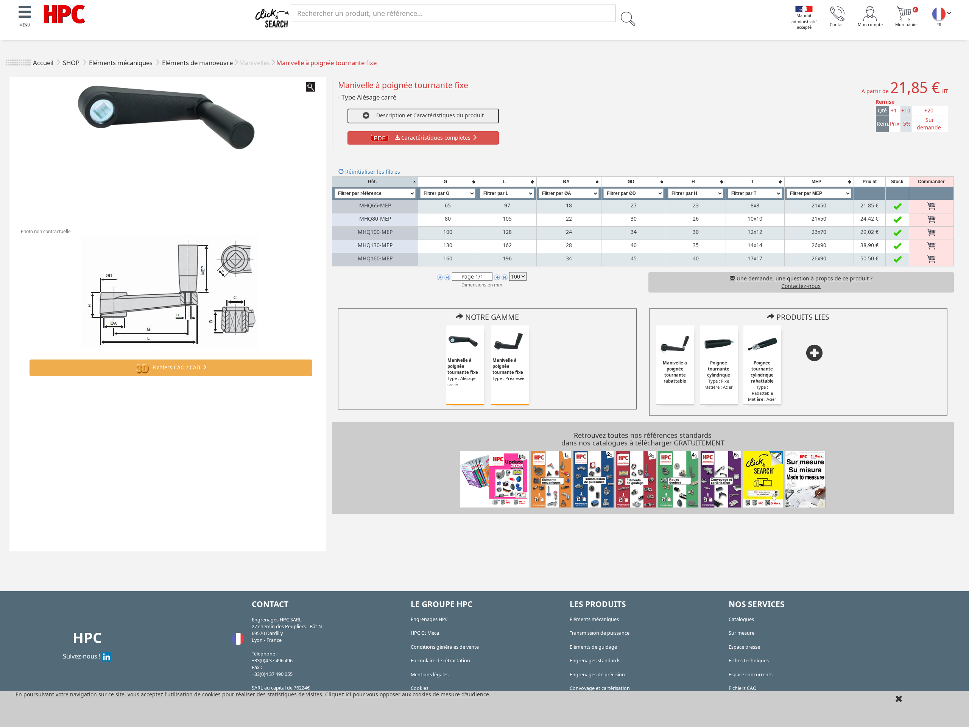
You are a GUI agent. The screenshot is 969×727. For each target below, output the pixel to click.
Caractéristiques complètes (436, 137)
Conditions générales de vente (445, 647)
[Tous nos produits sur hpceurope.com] (763, 478)
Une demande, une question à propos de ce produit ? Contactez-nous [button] (803, 282)
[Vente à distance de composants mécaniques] (64, 13)
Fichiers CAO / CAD (176, 367)
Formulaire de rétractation (440, 660)
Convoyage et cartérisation (600, 688)
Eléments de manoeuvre (197, 62)
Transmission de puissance (599, 633)
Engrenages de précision (597, 674)
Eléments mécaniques (121, 62)
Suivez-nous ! (82, 656)
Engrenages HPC (429, 619)
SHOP (72, 62)
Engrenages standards (595, 660)
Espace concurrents (751, 674)
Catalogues (741, 619)
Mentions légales (430, 674)
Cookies (419, 688)
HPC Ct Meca (425, 633)
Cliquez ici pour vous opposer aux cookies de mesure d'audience (407, 694)
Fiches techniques (749, 660)
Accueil (43, 62)
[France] (939, 14)
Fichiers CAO (743, 688)
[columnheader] (375, 182)
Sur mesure (741, 633)
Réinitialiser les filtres (372, 171)
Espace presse (744, 647)
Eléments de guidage (593, 647)
